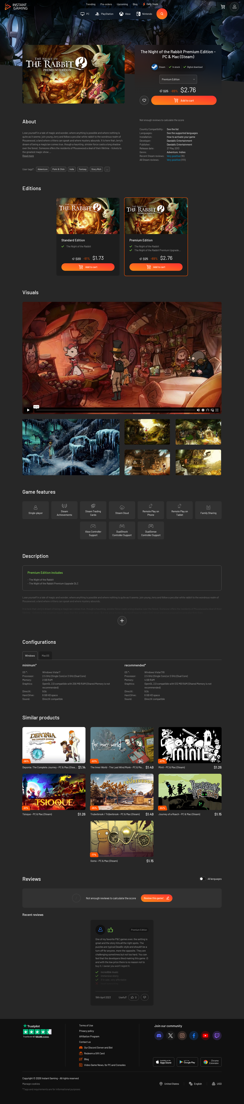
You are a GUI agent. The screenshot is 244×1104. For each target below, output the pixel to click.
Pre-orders (106, 4)
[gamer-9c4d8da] (100, 930)
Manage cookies (31, 1083)
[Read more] (122, 962)
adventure (42, 169)
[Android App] (187, 1062)
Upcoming (122, 4)
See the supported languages (182, 132)
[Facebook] (193, 1035)
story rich (96, 169)
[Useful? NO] (145, 997)
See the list (173, 129)
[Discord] (158, 1035)
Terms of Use (86, 1025)
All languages (215, 878)
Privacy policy (86, 1030)
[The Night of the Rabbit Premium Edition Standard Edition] (88, 229)
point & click (58, 169)
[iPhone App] (163, 1062)
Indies (182, 152)
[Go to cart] (223, 6)
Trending (90, 4)
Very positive (174, 155)
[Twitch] (217, 1035)
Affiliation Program (89, 1036)
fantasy (82, 169)
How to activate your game (181, 136)
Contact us (85, 1041)
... (107, 169)
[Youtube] (205, 1035)
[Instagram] (182, 1035)
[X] (170, 1035)
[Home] (16, 7)
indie (72, 169)
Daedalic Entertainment (179, 140)
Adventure (172, 152)
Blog (135, 4)
